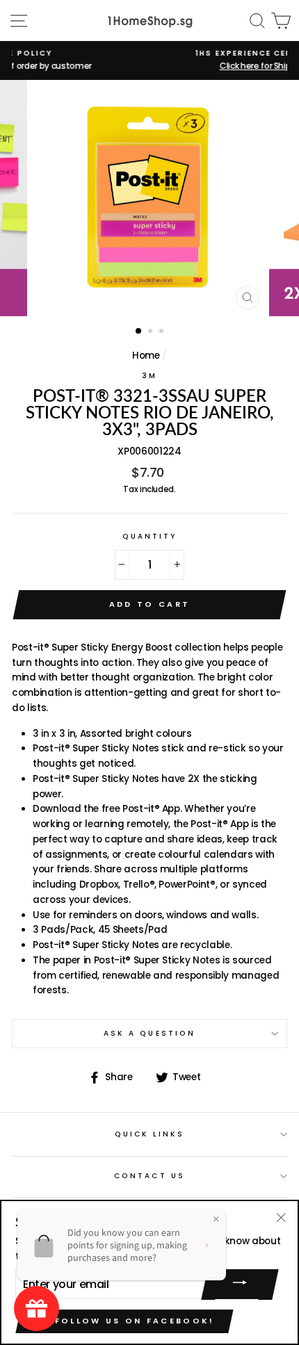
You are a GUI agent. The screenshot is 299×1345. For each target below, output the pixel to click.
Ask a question (149, 1033)
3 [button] (162, 332)
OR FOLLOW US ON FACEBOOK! (124, 1320)
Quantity (149, 536)
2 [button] (151, 332)
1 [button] (139, 331)
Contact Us (149, 1176)
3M (149, 375)
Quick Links (150, 1134)
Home (146, 355)
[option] (149, 198)
